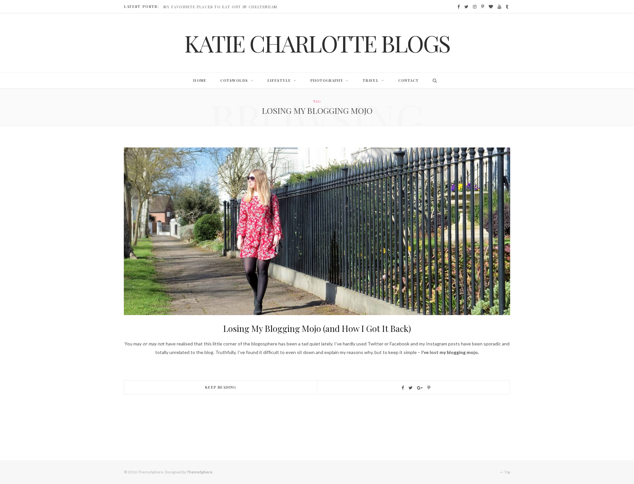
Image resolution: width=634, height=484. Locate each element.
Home (199, 80)
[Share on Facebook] (403, 388)
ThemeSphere (199, 471)
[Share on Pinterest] (428, 388)
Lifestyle (279, 80)
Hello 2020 (176, 7)
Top (507, 471)
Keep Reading (220, 387)
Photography (326, 80)
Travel (371, 80)
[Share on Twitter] (410, 388)
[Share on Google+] (420, 388)
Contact (408, 80)
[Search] (433, 80)
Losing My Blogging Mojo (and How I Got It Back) (317, 328)
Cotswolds (234, 80)
